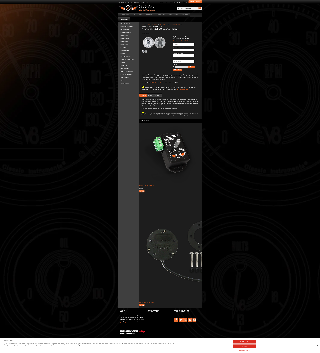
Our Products (125, 15)
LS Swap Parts (124, 47)
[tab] (143, 95)
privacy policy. (76, 345)
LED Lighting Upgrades (126, 74)
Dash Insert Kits (124, 41)
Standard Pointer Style (178, 42)
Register (162, 2)
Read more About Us (124, 322)
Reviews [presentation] (150, 95)
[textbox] (187, 8)
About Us (185, 15)
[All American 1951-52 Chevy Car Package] (145, 52)
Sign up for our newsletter (182, 311)
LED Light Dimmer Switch (146, 185)
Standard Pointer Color (178, 47)
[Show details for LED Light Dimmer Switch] (175, 183)
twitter (181, 320)
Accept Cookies (244, 341)
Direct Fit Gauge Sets (125, 23)
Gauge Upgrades (124, 50)
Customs (122, 62)
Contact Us (124, 19)
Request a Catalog (195, 2)
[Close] (317, 345)
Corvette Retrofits (125, 56)
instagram (194, 320)
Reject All (244, 346)
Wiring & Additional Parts (126, 71)
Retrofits (122, 53)
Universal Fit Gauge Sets (126, 26)
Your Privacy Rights (244, 350)
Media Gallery (161, 15)
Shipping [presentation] (158, 95)
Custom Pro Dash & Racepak (127, 59)
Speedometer (176, 59)
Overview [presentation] (143, 95)
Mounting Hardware (125, 68)
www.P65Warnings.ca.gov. (182, 89)
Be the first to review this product (181, 40)
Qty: (174, 66)
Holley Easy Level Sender (146, 302)
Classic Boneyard (124, 83)
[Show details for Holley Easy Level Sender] (192, 300)
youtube (185, 320)
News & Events (173, 15)
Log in (167, 2)
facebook (176, 320)
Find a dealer (138, 15)
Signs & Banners (124, 77)
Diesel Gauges (124, 44)
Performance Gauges (125, 32)
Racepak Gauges (124, 38)
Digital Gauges (124, 35)
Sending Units (123, 65)
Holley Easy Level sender (158, 82)
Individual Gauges (124, 29)
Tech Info (149, 15)
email (190, 320)
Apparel (122, 80)
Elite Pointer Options (178, 53)
